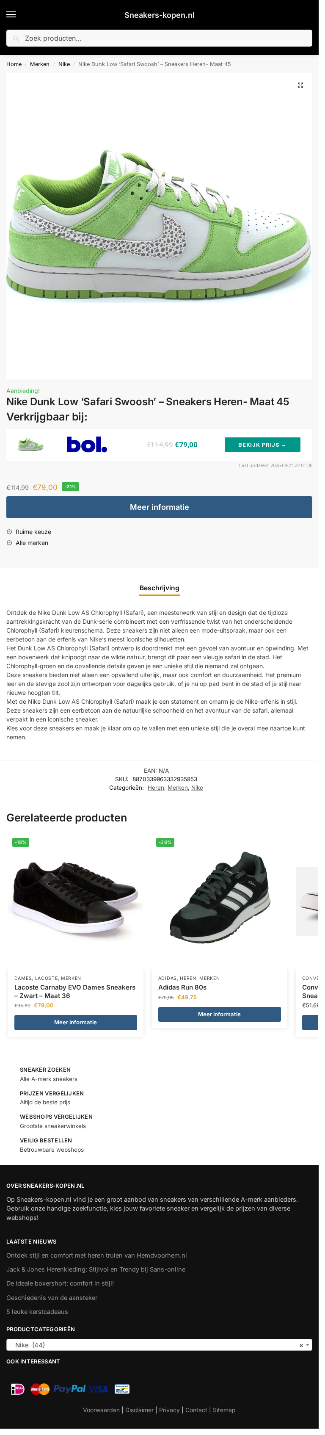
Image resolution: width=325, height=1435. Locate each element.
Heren (156, 787)
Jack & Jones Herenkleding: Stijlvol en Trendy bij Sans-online (95, 1269)
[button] (300, 85)
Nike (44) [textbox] (156, 1345)
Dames (23, 978)
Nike (64, 64)
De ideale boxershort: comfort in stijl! (60, 1283)
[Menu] (19, 14)
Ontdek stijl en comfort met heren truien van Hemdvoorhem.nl (96, 1255)
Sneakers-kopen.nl (159, 15)
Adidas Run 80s (182, 987)
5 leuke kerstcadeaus (37, 1312)
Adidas (167, 978)
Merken (40, 64)
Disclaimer (139, 1409)
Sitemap (224, 1409)
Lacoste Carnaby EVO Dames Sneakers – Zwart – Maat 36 (74, 991)
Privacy (169, 1409)
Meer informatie (159, 507)
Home (14, 64)
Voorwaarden (101, 1409)
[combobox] (159, 1345)
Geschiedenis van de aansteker (51, 1298)
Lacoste (46, 978)
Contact (196, 1409)
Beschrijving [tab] (159, 588)
